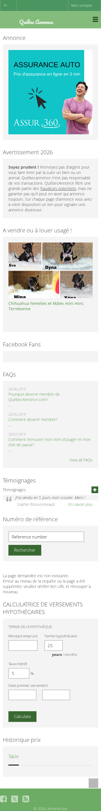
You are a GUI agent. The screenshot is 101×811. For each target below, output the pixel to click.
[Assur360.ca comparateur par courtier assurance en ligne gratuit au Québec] (50, 91)
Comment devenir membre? (33, 419)
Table (13, 756)
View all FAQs (81, 460)
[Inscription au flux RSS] (25, 799)
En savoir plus (80, 504)
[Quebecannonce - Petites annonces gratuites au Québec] (36, 21)
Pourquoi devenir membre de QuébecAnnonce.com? (34, 396)
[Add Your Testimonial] (94, 489)
